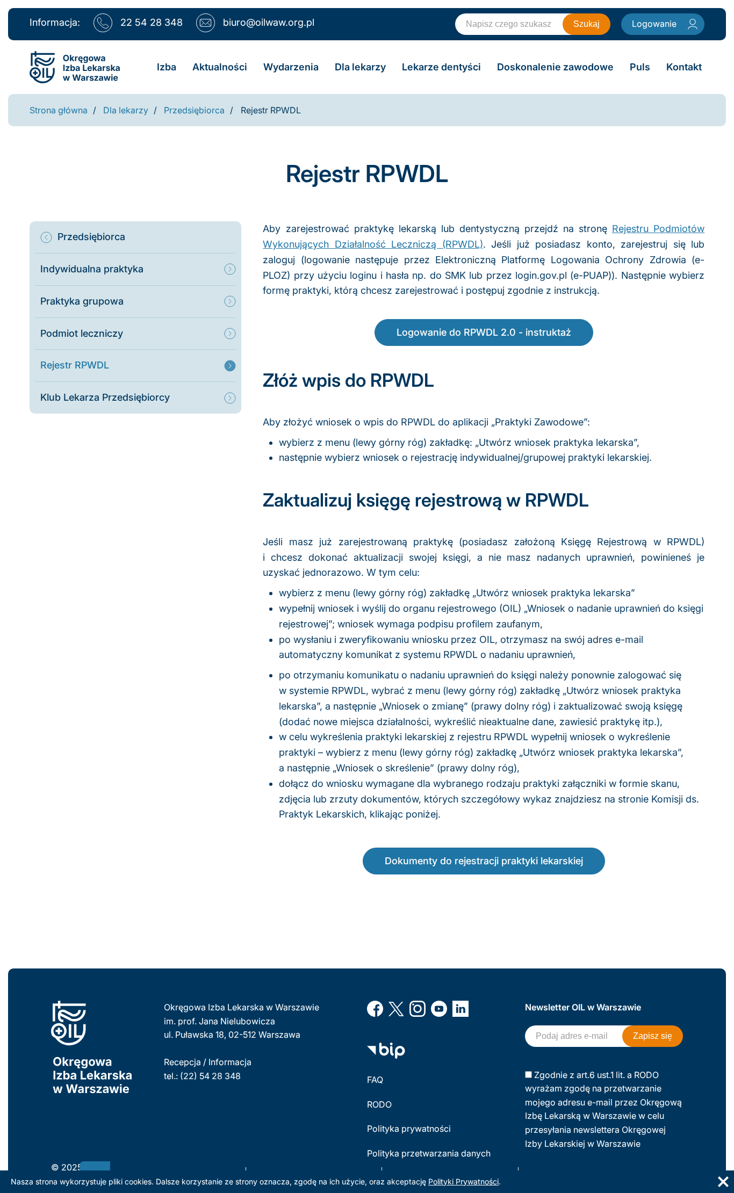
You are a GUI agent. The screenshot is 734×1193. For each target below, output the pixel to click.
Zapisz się (652, 1035)
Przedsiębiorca (194, 110)
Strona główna (59, 110)
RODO (379, 1104)
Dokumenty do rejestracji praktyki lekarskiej (484, 860)
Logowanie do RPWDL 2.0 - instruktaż (484, 332)
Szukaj (586, 23)
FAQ (375, 1079)
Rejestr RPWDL (271, 110)
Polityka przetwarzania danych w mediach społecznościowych (430, 1160)
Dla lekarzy (125, 110)
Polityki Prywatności (463, 1181)
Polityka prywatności (409, 1128)
